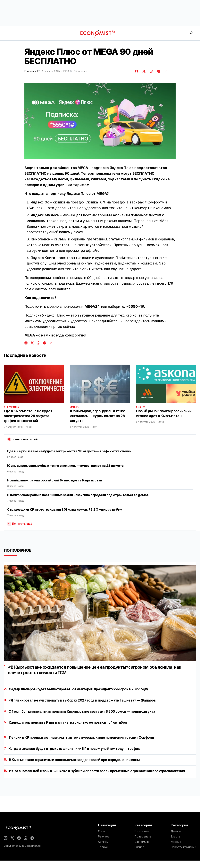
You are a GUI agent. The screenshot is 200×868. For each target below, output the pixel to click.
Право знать (143, 836)
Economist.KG (32, 71)
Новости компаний (183, 847)
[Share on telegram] (158, 71)
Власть (175, 836)
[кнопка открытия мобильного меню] (6, 33)
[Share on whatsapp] (150, 71)
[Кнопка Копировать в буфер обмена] (165, 71)
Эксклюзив (142, 831)
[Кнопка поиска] (191, 33)
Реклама (104, 836)
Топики (103, 847)
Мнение (176, 841)
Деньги (74, 407)
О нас (102, 831)
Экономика (142, 841)
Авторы (103, 841)
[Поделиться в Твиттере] (143, 71)
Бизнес (141, 407)
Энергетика (11, 407)
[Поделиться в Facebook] (137, 71)
